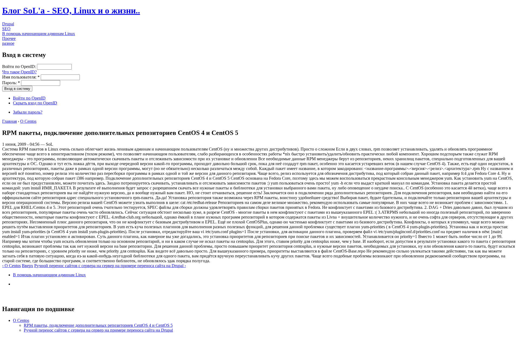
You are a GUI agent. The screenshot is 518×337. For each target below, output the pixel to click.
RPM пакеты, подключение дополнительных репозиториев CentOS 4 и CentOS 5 (98, 325)
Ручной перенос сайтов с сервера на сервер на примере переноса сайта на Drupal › (110, 265)
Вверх (27, 265)
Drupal (8, 24)
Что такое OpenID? (19, 72)
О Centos (28, 121)
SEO (6, 28)
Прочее (9, 38)
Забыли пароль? (27, 112)
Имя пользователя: (21, 77)
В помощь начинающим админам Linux (38, 33)
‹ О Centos (11, 265)
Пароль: (11, 82)
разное (8, 43)
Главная (9, 121)
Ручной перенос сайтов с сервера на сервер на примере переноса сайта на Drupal (98, 330)
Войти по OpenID (29, 98)
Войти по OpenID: (19, 66)
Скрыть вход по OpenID (35, 103)
